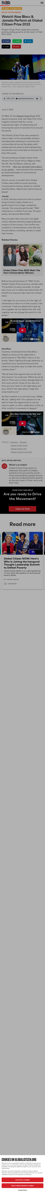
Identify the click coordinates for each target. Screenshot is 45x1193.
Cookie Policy (22, 1190)
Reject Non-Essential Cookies (22, 1186)
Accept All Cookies (22, 1180)
